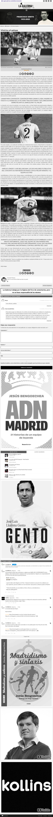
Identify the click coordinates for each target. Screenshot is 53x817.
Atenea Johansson (12, 462)
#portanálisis (8, 611)
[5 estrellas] (28, 70)
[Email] (33, 74)
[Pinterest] (28, 74)
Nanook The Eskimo (12, 467)
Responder (49, 305)
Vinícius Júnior (20, 175)
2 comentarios (49, 67)
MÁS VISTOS (14, 452)
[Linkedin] (25, 74)
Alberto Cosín (11, 472)
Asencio (50, 146)
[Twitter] (23, 74)
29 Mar (19, 570)
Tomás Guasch (11, 457)
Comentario (4, 330)
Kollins (7, 597)
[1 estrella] (24, 70)
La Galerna (11, 477)
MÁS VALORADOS (40, 452)
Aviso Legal (40, 815)
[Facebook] (20, 74)
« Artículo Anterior (5, 285)
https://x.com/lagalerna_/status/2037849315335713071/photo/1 (20, 630)
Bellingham (7, 231)
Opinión (7, 26)
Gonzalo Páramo (10, 67)
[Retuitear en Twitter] (4, 595)
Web (2, 355)
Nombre (3, 344)
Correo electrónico (6, 350)
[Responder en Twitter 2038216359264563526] (6, 619)
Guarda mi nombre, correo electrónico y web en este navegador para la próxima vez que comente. (25, 363)
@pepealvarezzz (18, 599)
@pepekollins (12, 597)
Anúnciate (50, 815)
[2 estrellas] (25, 70)
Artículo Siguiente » (47, 285)
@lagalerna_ (14, 570)
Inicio (3, 26)
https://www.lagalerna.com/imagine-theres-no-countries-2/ (23, 629)
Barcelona (19, 78)
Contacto (45, 815)
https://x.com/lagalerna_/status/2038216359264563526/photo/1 (20, 616)
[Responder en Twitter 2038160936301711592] (6, 603)
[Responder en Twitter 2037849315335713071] (6, 633)
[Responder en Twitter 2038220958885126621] (6, 592)
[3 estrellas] (26, 70)
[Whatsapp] (30, 74)
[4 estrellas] (27, 70)
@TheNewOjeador (9, 599)
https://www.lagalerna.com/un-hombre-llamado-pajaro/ (22, 614)
